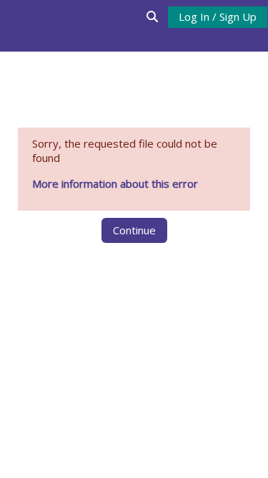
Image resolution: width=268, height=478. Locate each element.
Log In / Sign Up (218, 16)
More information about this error (115, 183)
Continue (134, 230)
